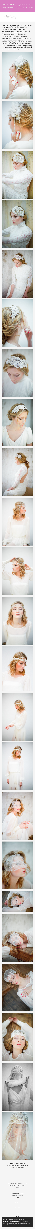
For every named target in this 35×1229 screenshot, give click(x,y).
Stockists (17, 1202)
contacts (17, 1207)
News (17, 1205)
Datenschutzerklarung (18, 1193)
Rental (17, 1197)
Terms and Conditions (17, 1195)
